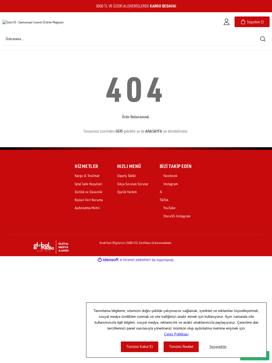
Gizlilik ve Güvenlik (88, 191)
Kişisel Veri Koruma (89, 199)
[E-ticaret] (135, 260)
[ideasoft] (108, 260)
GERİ (119, 131)
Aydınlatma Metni (87, 207)
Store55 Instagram (176, 216)
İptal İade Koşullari (88, 184)
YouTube (169, 207)
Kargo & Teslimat (87, 175)
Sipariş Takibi (126, 175)
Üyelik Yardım (127, 191)
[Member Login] (226, 22)
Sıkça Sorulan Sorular (132, 184)
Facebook (170, 175)
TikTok (164, 199)
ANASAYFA (153, 131)
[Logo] (33, 21)
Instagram (170, 184)
